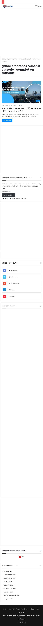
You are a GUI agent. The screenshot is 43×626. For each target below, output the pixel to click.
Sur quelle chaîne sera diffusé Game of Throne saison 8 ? (21, 110)
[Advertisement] (21, 32)
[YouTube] (23, 622)
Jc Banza (5, 105)
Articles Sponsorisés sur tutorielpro (14, 615)
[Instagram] (25, 622)
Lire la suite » (7, 120)
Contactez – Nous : (33, 615)
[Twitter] (20, 622)
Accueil (5, 59)
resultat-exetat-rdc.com (12, 595)
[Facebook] (17, 622)
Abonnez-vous (8, 195)
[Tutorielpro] (9, 6)
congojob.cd (8, 599)
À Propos (22, 619)
